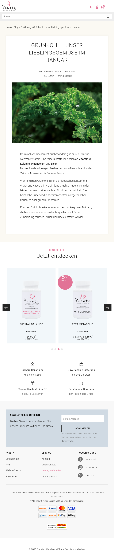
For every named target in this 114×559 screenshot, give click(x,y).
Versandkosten (49, 464)
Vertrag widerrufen (51, 470)
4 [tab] (62, 349)
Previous (8, 307)
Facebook (90, 459)
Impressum (11, 476)
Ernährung (25, 27)
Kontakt (46, 458)
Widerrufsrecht (13, 470)
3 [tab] (59, 349)
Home (9, 27)
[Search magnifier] (108, 17)
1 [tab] (52, 349)
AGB (8, 464)
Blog (16, 27)
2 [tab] (55, 349)
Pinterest (90, 475)
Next (105, 307)
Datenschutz (67, 441)
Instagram (91, 467)
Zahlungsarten (49, 476)
